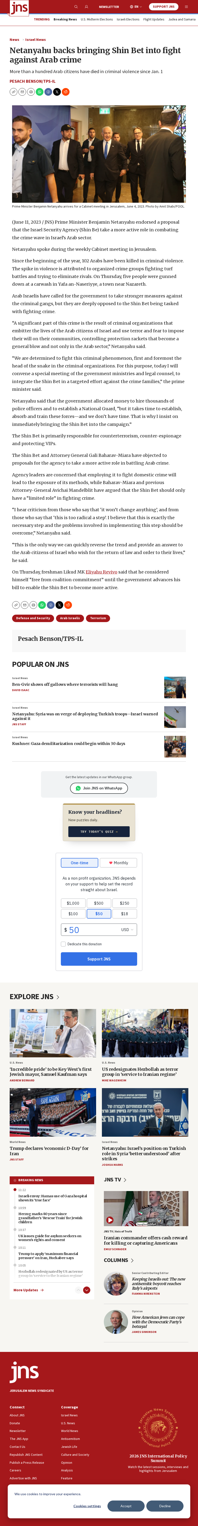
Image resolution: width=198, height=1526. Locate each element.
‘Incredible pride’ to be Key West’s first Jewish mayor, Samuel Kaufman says (51, 1071)
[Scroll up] (78, 1290)
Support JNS (164, 6)
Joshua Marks (112, 1165)
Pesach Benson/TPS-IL (33, 81)
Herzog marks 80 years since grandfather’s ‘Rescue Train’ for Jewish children (50, 1218)
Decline (165, 1506)
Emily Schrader (115, 1249)
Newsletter (109, 7)
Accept (126, 1506)
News (14, 39)
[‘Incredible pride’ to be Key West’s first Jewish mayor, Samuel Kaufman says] (53, 1033)
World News (18, 1142)
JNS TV (113, 1179)
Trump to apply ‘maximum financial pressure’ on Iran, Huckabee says (48, 1256)
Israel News (35, 39)
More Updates (26, 1290)
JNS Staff (19, 724)
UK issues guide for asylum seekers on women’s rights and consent (49, 1238)
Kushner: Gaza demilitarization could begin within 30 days (68, 743)
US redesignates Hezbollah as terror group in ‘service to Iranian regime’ (140, 1071)
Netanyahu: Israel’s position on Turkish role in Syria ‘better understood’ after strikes (144, 1153)
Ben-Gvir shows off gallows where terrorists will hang (65, 684)
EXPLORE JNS (32, 996)
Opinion (137, 1311)
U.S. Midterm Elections (97, 20)
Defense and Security (33, 618)
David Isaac (20, 690)
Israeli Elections (128, 20)
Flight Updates (153, 20)
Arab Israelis (70, 618)
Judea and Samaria (182, 20)
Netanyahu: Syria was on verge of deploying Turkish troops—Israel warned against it (85, 716)
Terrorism (98, 618)
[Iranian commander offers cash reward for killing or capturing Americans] (146, 1208)
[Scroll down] (86, 1290)
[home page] (19, 8)
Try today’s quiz (99, 831)
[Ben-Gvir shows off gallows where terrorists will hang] (175, 687)
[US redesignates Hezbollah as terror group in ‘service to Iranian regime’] (145, 1033)
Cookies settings (87, 1506)
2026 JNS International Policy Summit (158, 1458)
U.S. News (16, 1063)
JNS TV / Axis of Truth (118, 1232)
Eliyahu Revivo (101, 572)
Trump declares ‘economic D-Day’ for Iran (49, 1151)
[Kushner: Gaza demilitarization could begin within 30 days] (175, 746)
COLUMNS (116, 1260)
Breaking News (30, 1180)
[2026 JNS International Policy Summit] (158, 1427)
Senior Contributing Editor (150, 1273)
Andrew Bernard (22, 1080)
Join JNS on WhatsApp (102, 788)
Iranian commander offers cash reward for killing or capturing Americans (145, 1240)
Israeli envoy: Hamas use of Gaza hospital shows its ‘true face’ (52, 1198)
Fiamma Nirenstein (146, 1294)
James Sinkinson (144, 1332)
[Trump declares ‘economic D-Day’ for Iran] (53, 1112)
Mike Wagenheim (114, 1080)
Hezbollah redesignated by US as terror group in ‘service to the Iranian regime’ (50, 1273)
